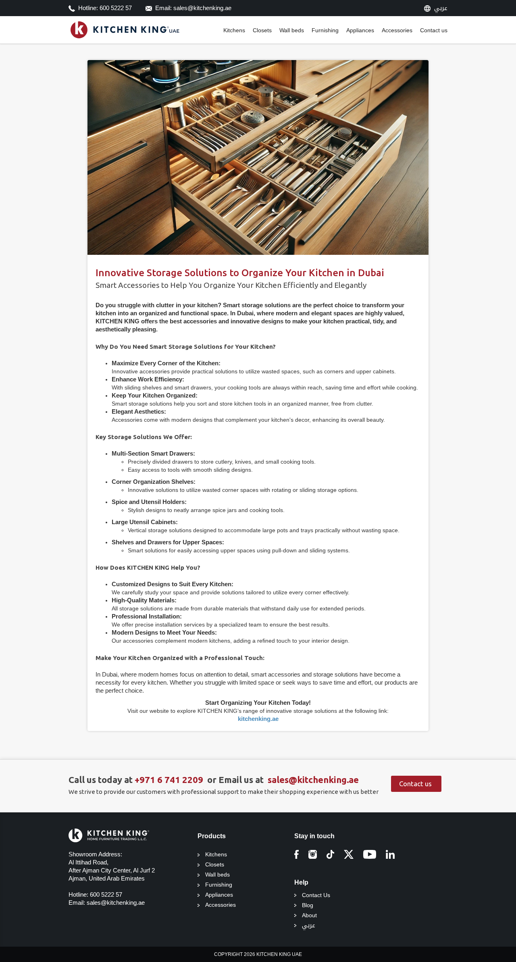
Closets (262, 30)
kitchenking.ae (258, 718)
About (309, 915)
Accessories (397, 30)
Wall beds (291, 30)
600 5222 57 (106, 894)
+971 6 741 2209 (170, 780)
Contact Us (316, 895)
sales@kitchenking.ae (313, 780)
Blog (307, 905)
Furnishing (325, 30)
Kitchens (234, 30)
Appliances (360, 30)
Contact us (433, 30)
